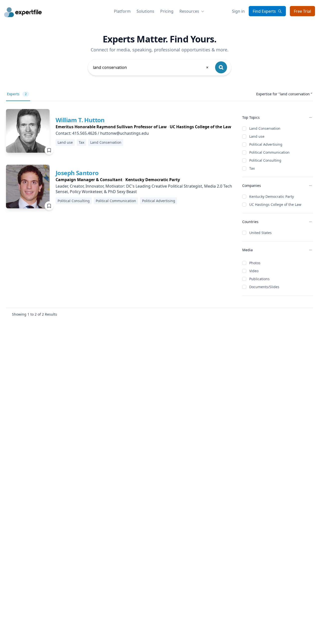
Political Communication (269, 152)
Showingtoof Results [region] (34, 314)
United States (260, 232)
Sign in (238, 11)
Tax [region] (81, 142)
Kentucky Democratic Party (271, 196)
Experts (17, 94)
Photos (254, 262)
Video (253, 270)
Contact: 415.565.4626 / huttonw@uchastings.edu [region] (102, 133)
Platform (122, 11)
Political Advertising (265, 144)
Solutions (145, 11)
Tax (252, 168)
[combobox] (151, 67)
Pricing (166, 11)
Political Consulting (265, 160)
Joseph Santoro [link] (77, 173)
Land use (256, 136)
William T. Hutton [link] (80, 120)
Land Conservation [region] (105, 142)
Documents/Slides (264, 286)
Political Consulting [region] (74, 200)
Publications (259, 278)
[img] (28, 131)
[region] (143, 126)
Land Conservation (264, 128)
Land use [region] (65, 142)
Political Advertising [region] (158, 200)
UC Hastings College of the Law (275, 204)
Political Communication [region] (116, 200)
